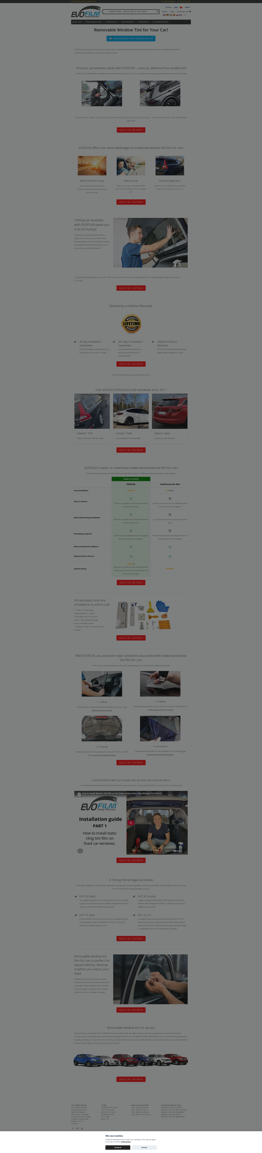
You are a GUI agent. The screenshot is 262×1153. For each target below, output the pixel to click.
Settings (144, 1147)
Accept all (117, 1147)
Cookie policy (126, 1142)
